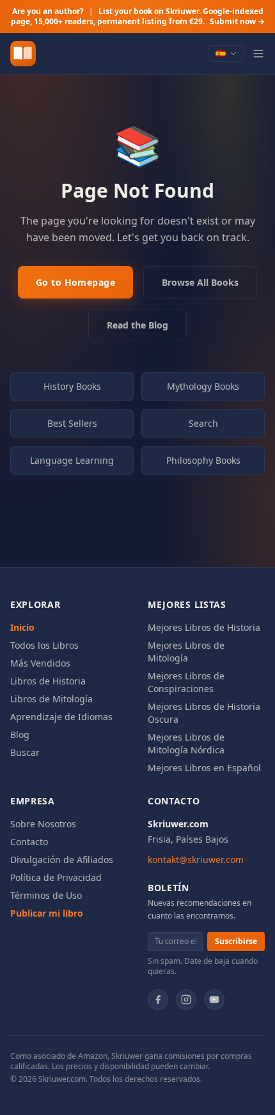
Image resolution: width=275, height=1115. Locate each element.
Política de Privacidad (56, 877)
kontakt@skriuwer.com (196, 859)
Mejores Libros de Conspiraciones (186, 682)
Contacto (29, 842)
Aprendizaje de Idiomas (61, 717)
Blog (19, 734)
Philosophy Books (203, 460)
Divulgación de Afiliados (61, 859)
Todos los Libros (44, 645)
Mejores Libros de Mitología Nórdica (186, 743)
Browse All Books (200, 282)
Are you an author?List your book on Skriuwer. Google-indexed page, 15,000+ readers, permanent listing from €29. (138, 16)
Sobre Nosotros (43, 824)
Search (203, 423)
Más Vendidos (40, 663)
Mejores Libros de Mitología (186, 651)
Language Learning (72, 460)
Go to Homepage (75, 282)
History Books (72, 386)
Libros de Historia (48, 681)
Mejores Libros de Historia (204, 627)
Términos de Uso (46, 895)
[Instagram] (186, 999)
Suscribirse (236, 941)
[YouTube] (214, 999)
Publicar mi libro (46, 913)
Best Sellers (72, 423)
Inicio (22, 627)
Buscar (25, 752)
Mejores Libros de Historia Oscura (204, 712)
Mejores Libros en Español (204, 768)
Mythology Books (203, 386)
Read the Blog (137, 325)
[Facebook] (158, 999)
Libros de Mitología (51, 699)
